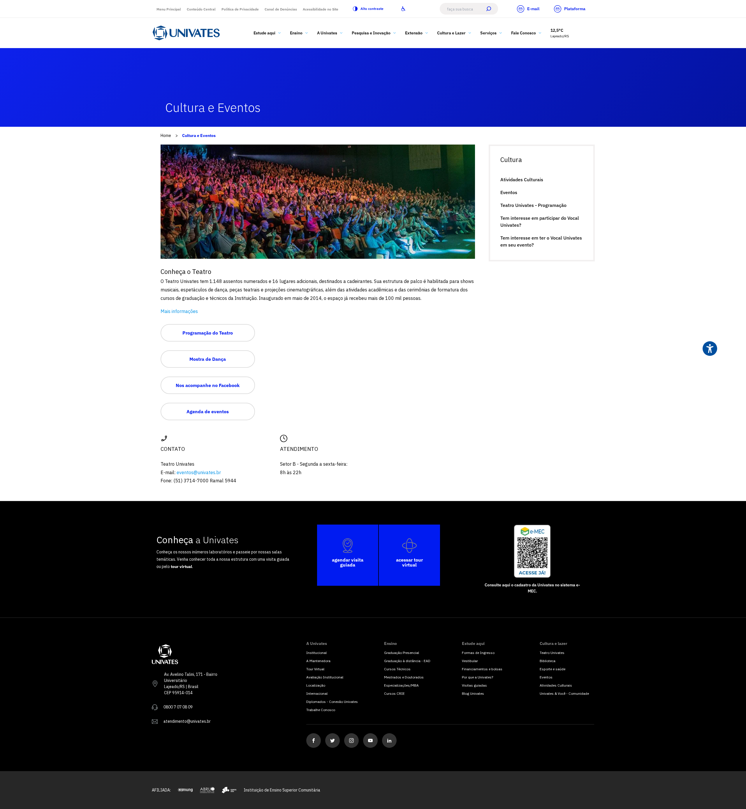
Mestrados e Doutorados (404, 677)
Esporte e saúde (552, 669)
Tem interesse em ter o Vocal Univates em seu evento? (541, 241)
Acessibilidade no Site (320, 9)
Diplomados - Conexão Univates (332, 701)
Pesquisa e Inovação (371, 33)
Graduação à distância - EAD (407, 661)
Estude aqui (264, 33)
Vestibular (470, 661)
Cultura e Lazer (451, 33)
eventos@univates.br (199, 472)
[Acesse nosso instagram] (351, 740)
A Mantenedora (318, 661)
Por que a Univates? (477, 677)
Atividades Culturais (521, 179)
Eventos (508, 192)
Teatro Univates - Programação (533, 205)
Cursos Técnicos (397, 669)
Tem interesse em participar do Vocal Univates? (539, 221)
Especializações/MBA (401, 685)
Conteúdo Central (201, 9)
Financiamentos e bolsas (482, 669)
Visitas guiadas (474, 685)
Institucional (316, 652)
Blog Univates (473, 693)
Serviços (488, 33)
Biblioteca (547, 661)
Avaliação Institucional (324, 677)
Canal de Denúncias (281, 9)
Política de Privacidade (240, 9)
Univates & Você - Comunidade (564, 693)
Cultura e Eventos (199, 135)
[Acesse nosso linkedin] (389, 740)
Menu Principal (168, 9)
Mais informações (179, 311)
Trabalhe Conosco (320, 710)
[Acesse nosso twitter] (332, 740)
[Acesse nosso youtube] (370, 740)
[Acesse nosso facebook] (313, 740)
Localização (315, 685)
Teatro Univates (552, 652)
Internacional (317, 693)
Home (166, 135)
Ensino (296, 33)
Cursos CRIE (394, 693)
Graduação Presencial (401, 652)
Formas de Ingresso (478, 652)
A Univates (327, 33)
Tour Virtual (315, 669)
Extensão (414, 33)
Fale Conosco (523, 33)
